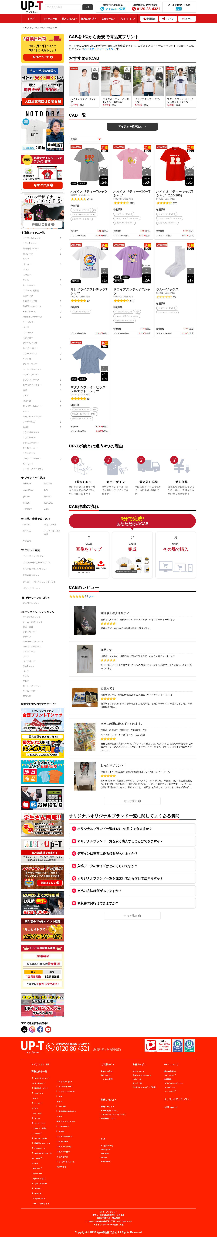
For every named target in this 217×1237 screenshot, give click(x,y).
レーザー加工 (29, 422)
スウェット (28, 275)
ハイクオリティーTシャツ (99, 49)
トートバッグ (29, 285)
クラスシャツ (29, 437)
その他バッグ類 (30, 301)
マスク (26, 411)
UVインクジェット (31, 588)
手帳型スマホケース (32, 306)
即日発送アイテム (31, 248)
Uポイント (137, 1079)
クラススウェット (31, 443)
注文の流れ (106, 1075)
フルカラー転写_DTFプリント (37, 562)
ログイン (169, 18)
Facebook (105, 1161)
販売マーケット (107, 1106)
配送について (41, 57)
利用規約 (168, 1079)
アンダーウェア (30, 364)
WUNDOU (48, 503)
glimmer (26, 496)
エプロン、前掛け (31, 290)
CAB (46, 490)
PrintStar (27, 483)
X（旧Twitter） (107, 1146)
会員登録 (150, 18)
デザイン (27, 636)
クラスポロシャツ (31, 432)
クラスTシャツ (29, 243)
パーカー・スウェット (33, 641)
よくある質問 (106, 1079)
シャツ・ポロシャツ (32, 646)
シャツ (26, 259)
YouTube (105, 1154)
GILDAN (48, 483)
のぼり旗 (27, 401)
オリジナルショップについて (113, 1114)
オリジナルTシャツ (32, 238)
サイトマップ (170, 1075)
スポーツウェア (30, 353)
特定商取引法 (170, 1071)
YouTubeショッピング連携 (144, 1087)
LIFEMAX (27, 509)
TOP (25, 28)
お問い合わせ (171, 1107)
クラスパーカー (30, 448)
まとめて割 (137, 1083)
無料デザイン (138, 1071)
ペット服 (27, 359)
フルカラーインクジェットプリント (39, 582)
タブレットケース (31, 380)
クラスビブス (29, 453)
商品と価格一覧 (39, 1071)
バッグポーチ (29, 661)
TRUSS (26, 503)
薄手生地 (27, 531)
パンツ (26, 269)
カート (188, 18)
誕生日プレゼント (31, 603)
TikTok (104, 1158)
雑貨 (25, 390)
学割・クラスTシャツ (142, 1075)
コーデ (26, 656)
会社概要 (121, 1215)
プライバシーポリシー (173, 1083)
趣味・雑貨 (28, 627)
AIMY (46, 509)
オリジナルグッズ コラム (176, 1099)
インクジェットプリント (34, 556)
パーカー (27, 264)
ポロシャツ (28, 254)
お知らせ (27, 696)
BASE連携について (109, 1110)
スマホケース (29, 651)
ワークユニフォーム (32, 458)
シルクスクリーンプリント (35, 569)
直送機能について (108, 1118)
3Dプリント (28, 464)
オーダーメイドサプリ (33, 469)
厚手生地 (27, 541)
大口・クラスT (128, 18)
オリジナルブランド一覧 (40, 28)
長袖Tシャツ (28, 666)
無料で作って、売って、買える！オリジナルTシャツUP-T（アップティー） (32, 7)
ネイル (26, 395)
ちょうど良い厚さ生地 (52, 533)
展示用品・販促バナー (33, 406)
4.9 (89, 596)
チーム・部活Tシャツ (33, 622)
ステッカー (28, 338)
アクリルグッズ (30, 343)
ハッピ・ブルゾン (31, 374)
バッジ (26, 327)
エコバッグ (28, 296)
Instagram (105, 1150)
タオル (26, 280)
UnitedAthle (28, 490)
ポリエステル (50, 524)
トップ (31, 18)
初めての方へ (106, 1071)
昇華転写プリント (31, 575)
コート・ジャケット (32, 369)
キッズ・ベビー (30, 348)
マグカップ (28, 332)
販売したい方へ (89, 18)
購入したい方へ (70, 18)
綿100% (26, 524)
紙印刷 (26, 427)
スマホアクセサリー (32, 385)
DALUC (47, 496)
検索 (87, 7)
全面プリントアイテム (33, 416)
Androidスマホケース (32, 317)
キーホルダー (29, 322)
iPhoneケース (29, 311)
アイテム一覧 (50, 18)
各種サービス (108, 18)
